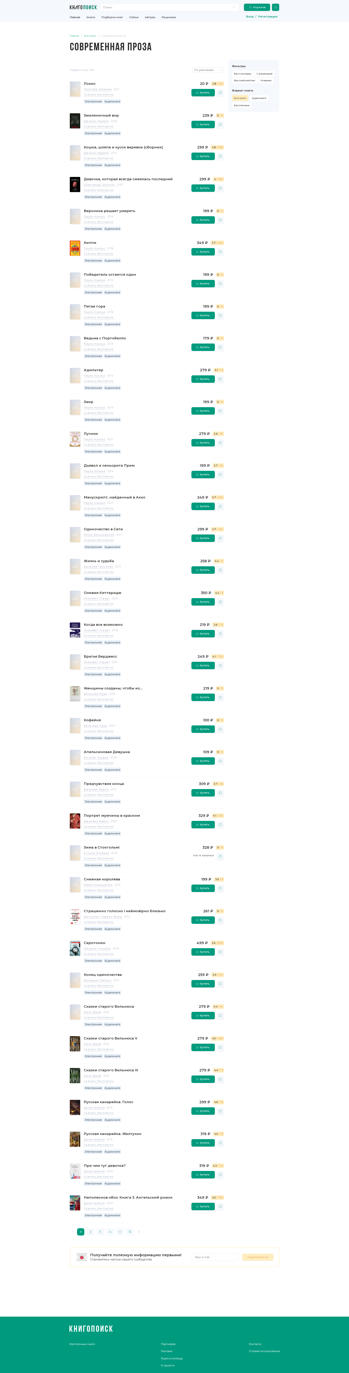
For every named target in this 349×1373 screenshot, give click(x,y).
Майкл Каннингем (98, 885)
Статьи (134, 17)
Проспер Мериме (98, 89)
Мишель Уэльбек (97, 948)
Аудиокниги (259, 98)
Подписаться (257, 1257)
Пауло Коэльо (94, 216)
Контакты (255, 1344)
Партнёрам (168, 1344)
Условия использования (264, 1351)
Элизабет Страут (97, 598)
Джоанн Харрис (96, 121)
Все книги (240, 98)
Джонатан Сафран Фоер (103, 916)
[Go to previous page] (73, 1232)
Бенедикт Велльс (98, 980)
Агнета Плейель (96, 853)
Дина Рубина (94, 1107)
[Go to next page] (139, 1232)
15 (130, 1232)
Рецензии (169, 17)
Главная (75, 17)
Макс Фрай (92, 1012)
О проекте (168, 1365)
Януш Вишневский (99, 534)
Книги (91, 17)
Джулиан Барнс (96, 789)
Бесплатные (241, 105)
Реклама (166, 1351)
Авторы (150, 17)
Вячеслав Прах (95, 694)
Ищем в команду (172, 1358)
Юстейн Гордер (96, 757)
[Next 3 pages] (120, 1232)
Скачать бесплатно (99, 94)
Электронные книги (82, 1344)
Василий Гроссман (98, 566)
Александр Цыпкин (99, 184)
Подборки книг (112, 17)
